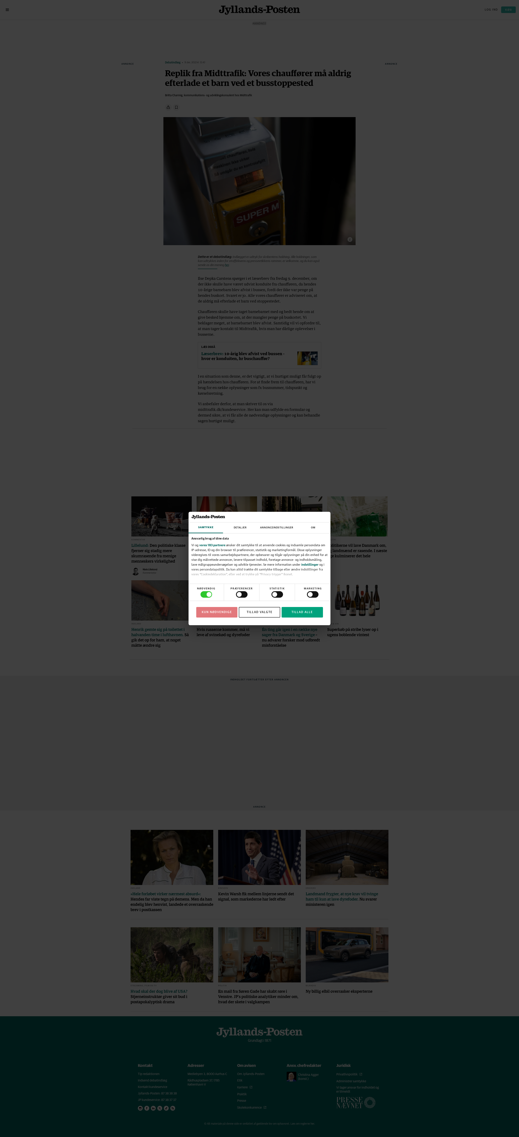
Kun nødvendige (217, 612)
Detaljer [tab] (240, 527)
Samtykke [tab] (205, 527)
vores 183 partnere (212, 545)
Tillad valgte (259, 612)
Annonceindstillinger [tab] (276, 527)
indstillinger (309, 564)
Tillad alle (302, 612)
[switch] (242, 594)
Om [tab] (313, 527)
